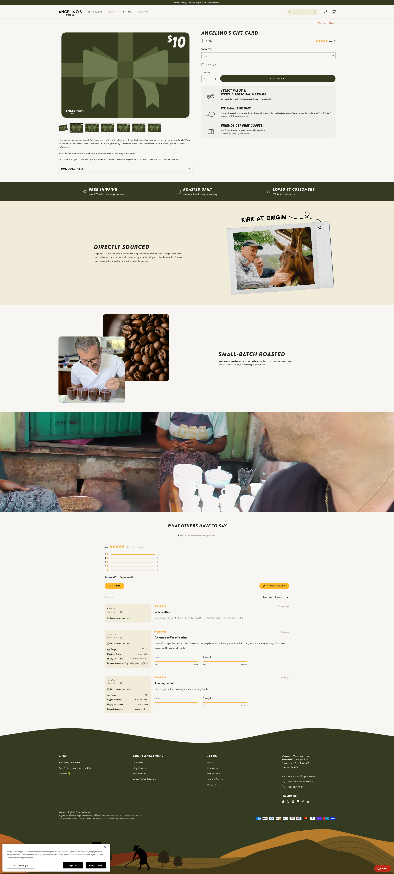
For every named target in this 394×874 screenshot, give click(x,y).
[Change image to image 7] (154, 128)
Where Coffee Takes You (144, 779)
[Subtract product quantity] (204, 78)
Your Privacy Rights (20, 865)
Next (331, 22)
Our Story (138, 762)
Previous (322, 22)
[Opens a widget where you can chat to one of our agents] (382, 868)
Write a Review (277, 586)
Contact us (212, 768)
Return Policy (213, 773)
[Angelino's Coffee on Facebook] (283, 802)
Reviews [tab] (110, 578)
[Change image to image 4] (108, 128)
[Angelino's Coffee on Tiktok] (303, 802)
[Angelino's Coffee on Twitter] (288, 802)
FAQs (210, 762)
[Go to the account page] (326, 12)
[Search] (314, 11)
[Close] (105, 847)
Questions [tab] (126, 578)
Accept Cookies (95, 865)
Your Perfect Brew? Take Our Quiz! (75, 768)
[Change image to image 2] (76, 128)
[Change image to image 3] (92, 128)
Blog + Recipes (140, 768)
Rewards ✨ (64, 773)
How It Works (139, 773)
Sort (265, 597)
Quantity (205, 72)
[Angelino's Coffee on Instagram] (298, 802)
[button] (322, 41)
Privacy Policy (214, 784)
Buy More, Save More (69, 762)
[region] (56, 858)
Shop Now (216, 2)
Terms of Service (215, 779)
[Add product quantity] (215, 78)
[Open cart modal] (334, 12)
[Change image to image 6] (139, 128)
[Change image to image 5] (123, 128)
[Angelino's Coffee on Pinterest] (293, 802)
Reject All (73, 865)
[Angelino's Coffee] (70, 12)
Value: (206, 49)
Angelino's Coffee (83, 811)
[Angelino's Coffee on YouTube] (308, 802)
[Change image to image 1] (63, 128)
